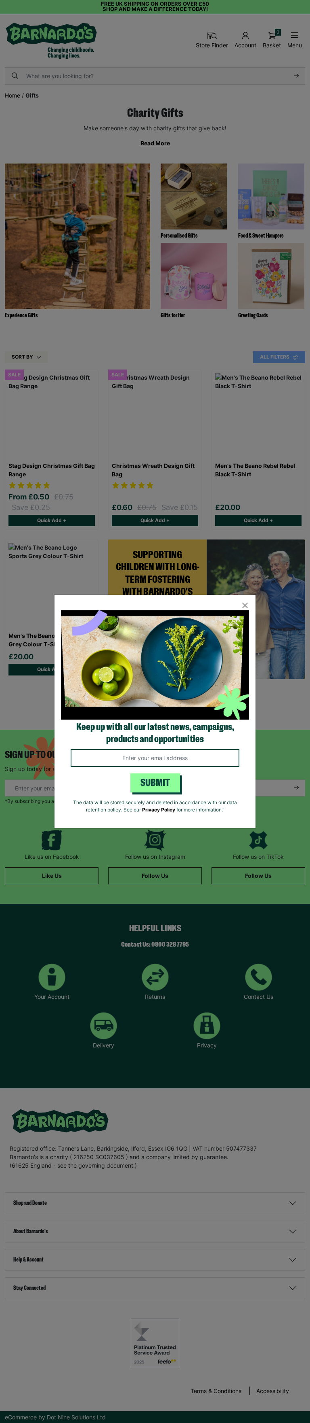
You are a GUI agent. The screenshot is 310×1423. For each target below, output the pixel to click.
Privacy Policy (158, 810)
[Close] (245, 605)
